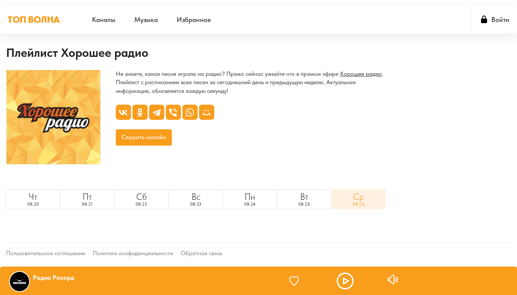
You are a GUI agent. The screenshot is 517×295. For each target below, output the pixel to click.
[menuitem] (103, 19)
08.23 (195, 199)
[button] (345, 281)
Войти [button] (500, 20)
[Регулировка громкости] (393, 279)
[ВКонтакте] (123, 112)
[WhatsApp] (190, 112)
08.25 (304, 199)
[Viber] (173, 112)
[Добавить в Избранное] (297, 281)
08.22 (141, 199)
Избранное (194, 20)
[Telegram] (156, 112)
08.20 (33, 199)
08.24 (249, 199)
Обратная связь (201, 253)
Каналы (103, 20)
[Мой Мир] (206, 112)
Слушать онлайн (143, 137)
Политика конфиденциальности (133, 253)
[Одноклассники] (140, 112)
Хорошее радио (361, 73)
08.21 (87, 199)
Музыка (146, 20)
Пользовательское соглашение (45, 253)
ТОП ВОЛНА (34, 19)
